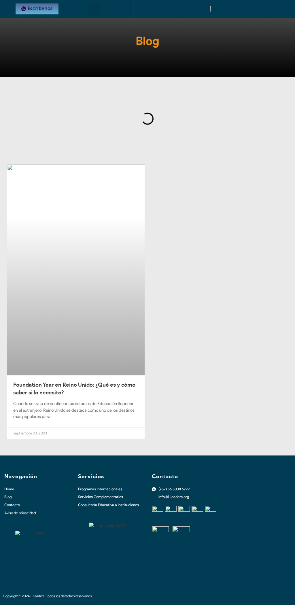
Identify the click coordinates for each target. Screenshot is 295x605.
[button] (94, 9)
